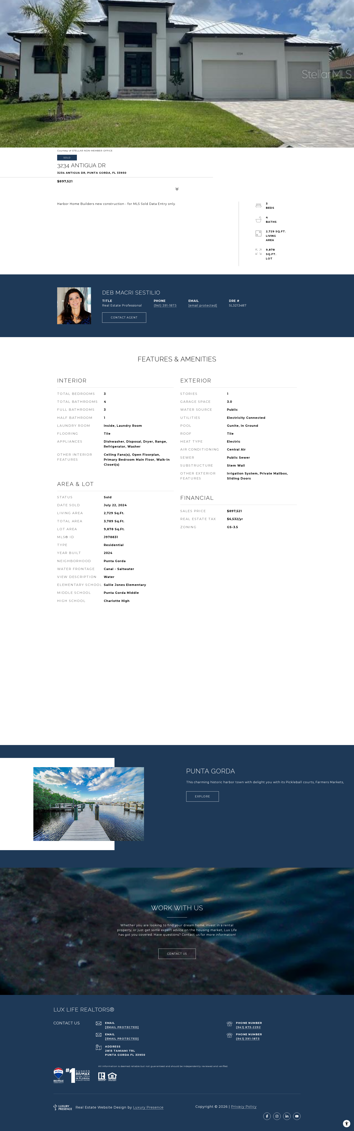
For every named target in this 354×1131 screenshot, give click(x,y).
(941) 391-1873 (165, 305)
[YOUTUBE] (297, 1116)
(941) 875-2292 (248, 1027)
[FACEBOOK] (267, 1116)
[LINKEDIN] (287, 1116)
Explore (202, 796)
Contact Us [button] (177, 953)
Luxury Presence (148, 1107)
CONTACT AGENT (124, 317)
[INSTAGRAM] (277, 1116)
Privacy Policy (244, 1107)
